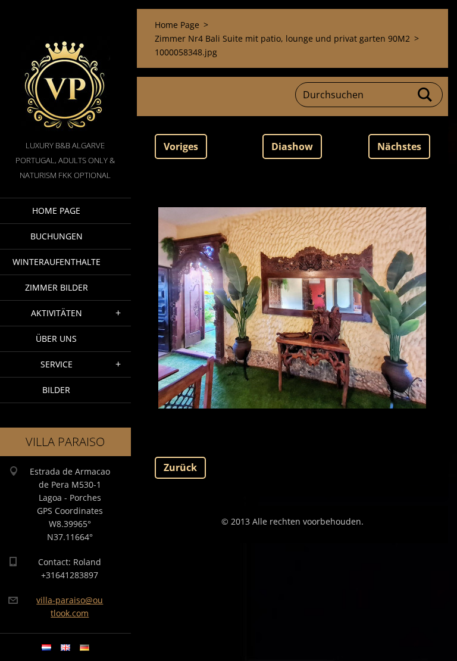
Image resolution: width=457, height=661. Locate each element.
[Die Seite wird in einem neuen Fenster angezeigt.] (292, 308)
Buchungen (56, 236)
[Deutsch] (84, 647)
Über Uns (56, 338)
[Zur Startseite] (65, 69)
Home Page (56, 210)
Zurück (180, 467)
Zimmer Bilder (56, 287)
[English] (65, 647)
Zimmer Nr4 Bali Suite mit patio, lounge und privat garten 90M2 (282, 38)
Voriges (181, 146)
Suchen (425, 95)
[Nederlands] (46, 647)
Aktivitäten (56, 313)
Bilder (56, 389)
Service (56, 364)
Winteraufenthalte (56, 261)
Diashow (292, 146)
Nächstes (399, 146)
